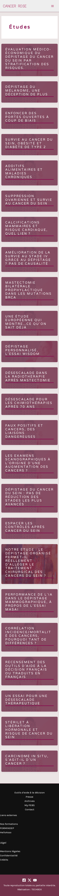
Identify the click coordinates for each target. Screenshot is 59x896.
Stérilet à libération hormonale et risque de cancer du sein (29, 730)
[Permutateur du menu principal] (52, 6)
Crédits (4, 859)
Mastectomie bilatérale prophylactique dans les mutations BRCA (28, 290)
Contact (29, 809)
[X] (29, 880)
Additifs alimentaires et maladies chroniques (24, 171)
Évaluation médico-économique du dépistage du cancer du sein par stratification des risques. (29, 59)
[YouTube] (35, 880)
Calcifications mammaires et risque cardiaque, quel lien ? (26, 228)
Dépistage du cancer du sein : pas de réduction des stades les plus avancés (29, 497)
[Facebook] (24, 880)
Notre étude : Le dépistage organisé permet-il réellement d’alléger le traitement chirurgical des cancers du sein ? (28, 562)
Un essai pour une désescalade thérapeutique (26, 699)
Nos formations (9, 823)
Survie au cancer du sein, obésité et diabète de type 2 (29, 143)
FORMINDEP (7, 828)
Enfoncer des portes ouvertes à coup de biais (27, 117)
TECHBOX (36, 889)
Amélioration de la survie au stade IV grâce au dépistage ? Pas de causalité (28, 258)
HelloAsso (5, 832)
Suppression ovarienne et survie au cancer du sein (28, 199)
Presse (29, 796)
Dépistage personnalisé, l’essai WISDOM (22, 350)
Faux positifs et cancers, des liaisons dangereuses (24, 431)
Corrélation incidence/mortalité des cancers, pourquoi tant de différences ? (28, 636)
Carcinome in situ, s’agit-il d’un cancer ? (27, 759)
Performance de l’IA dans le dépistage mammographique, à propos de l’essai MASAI (29, 602)
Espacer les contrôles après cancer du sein (25, 527)
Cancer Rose (14, 6)
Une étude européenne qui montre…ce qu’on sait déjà (26, 322)
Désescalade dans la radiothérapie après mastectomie (28, 376)
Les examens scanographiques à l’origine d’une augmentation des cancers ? (28, 463)
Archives (30, 800)
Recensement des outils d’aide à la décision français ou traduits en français (26, 669)
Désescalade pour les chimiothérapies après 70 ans (28, 403)
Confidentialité (9, 855)
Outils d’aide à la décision (29, 792)
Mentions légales (10, 851)
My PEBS (30, 805)
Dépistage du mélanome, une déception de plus (26, 90)
